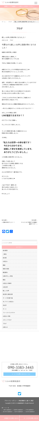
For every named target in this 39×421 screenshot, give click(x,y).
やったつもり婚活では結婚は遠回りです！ (29, 223)
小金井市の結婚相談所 (30, 411)
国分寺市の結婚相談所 (7, 411)
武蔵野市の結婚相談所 (18, 409)
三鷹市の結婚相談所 (7, 409)
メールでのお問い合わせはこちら (20, 374)
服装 (4, 265)
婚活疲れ (5, 272)
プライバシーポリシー (11, 400)
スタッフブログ (7, 320)
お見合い (5, 261)
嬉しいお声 (6, 291)
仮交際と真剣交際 (8, 294)
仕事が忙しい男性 (8, 276)
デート (5, 309)
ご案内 (5, 254)
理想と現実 (6, 269)
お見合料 (5, 287)
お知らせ (5, 327)
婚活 (4, 280)
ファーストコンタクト (9, 312)
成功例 (5, 258)
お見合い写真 (6, 316)
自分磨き (5, 250)
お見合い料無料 (7, 283)
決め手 (5, 305)
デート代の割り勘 (8, 298)
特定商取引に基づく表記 (26, 400)
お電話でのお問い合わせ (10, 418)
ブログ (11, 40)
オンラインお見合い (8, 301)
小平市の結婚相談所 (29, 409)
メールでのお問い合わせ (29, 418)
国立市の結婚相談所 (18, 411)
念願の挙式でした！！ (9, 222)
